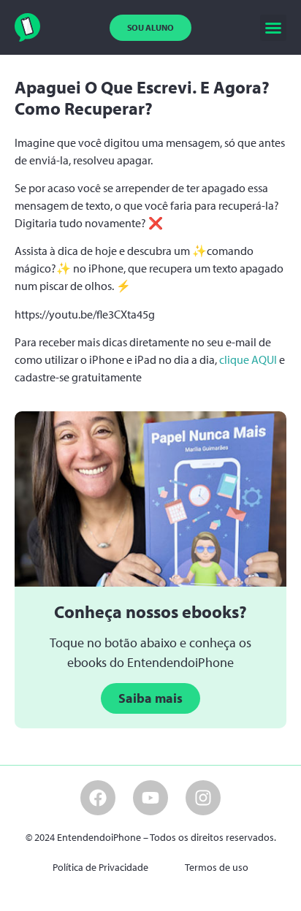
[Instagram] (203, 797)
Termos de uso (216, 867)
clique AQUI (248, 359)
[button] (273, 28)
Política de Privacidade (100, 867)
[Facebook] (97, 797)
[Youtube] (150, 797)
